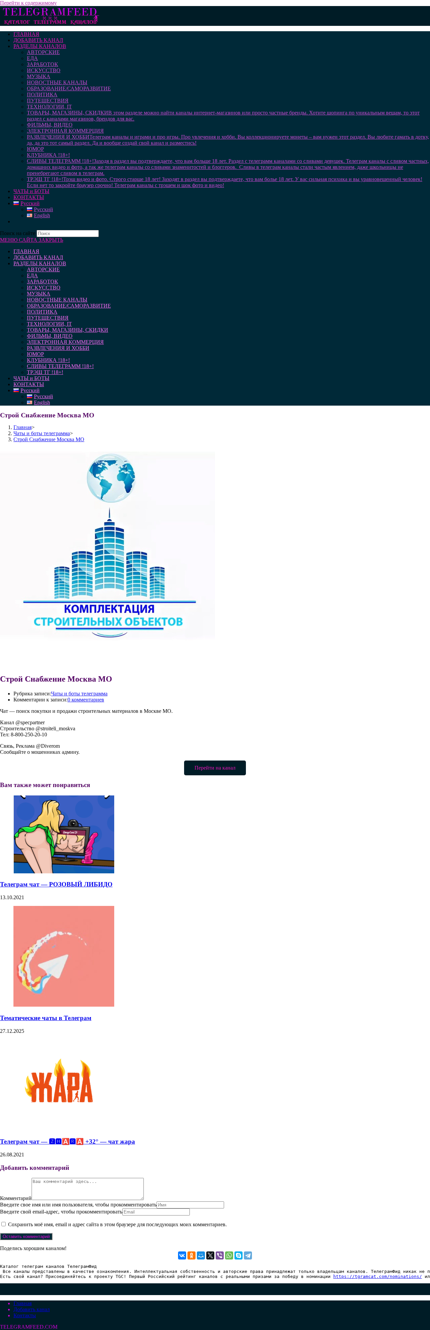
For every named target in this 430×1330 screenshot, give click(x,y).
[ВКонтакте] (182, 1255)
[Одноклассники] (191, 1255)
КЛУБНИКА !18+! (48, 360)
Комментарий (16, 1198)
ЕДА (32, 275)
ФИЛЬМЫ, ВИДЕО (50, 336)
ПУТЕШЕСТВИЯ (48, 318)
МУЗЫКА (38, 293)
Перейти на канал (215, 768)
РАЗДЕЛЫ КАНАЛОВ (39, 263)
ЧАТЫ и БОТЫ (31, 378)
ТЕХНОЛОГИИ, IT (49, 324)
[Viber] (220, 1255)
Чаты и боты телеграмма (79, 693)
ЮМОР (35, 354)
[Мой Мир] (201, 1255)
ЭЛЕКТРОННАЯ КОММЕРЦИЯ (65, 342)
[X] (210, 1255)
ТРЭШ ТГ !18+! (45, 372)
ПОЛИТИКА (42, 312)
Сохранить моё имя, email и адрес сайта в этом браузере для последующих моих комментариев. (117, 1224)
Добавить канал (31, 1309)
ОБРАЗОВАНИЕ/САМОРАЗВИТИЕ (69, 306)
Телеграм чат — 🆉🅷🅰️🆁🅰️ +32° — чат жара (67, 1141)
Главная (22, 1303)
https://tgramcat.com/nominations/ (377, 1276)
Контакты (24, 1315)
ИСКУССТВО (43, 287)
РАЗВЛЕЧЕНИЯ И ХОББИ (58, 348)
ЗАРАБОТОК (42, 281)
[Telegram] (248, 1255)
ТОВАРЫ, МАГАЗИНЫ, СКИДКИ (67, 330)
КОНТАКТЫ (28, 384)
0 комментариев (86, 699)
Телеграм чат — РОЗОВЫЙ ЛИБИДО (56, 884)
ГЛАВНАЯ (26, 251)
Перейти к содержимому (28, 3)
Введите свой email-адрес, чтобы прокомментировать (61, 1211)
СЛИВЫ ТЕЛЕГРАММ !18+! (60, 366)
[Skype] (238, 1255)
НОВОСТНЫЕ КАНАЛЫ (57, 300)
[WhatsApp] (229, 1255)
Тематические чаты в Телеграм (45, 1017)
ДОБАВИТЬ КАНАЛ (38, 257)
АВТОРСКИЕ (43, 269)
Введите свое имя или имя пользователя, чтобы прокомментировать (78, 1204)
